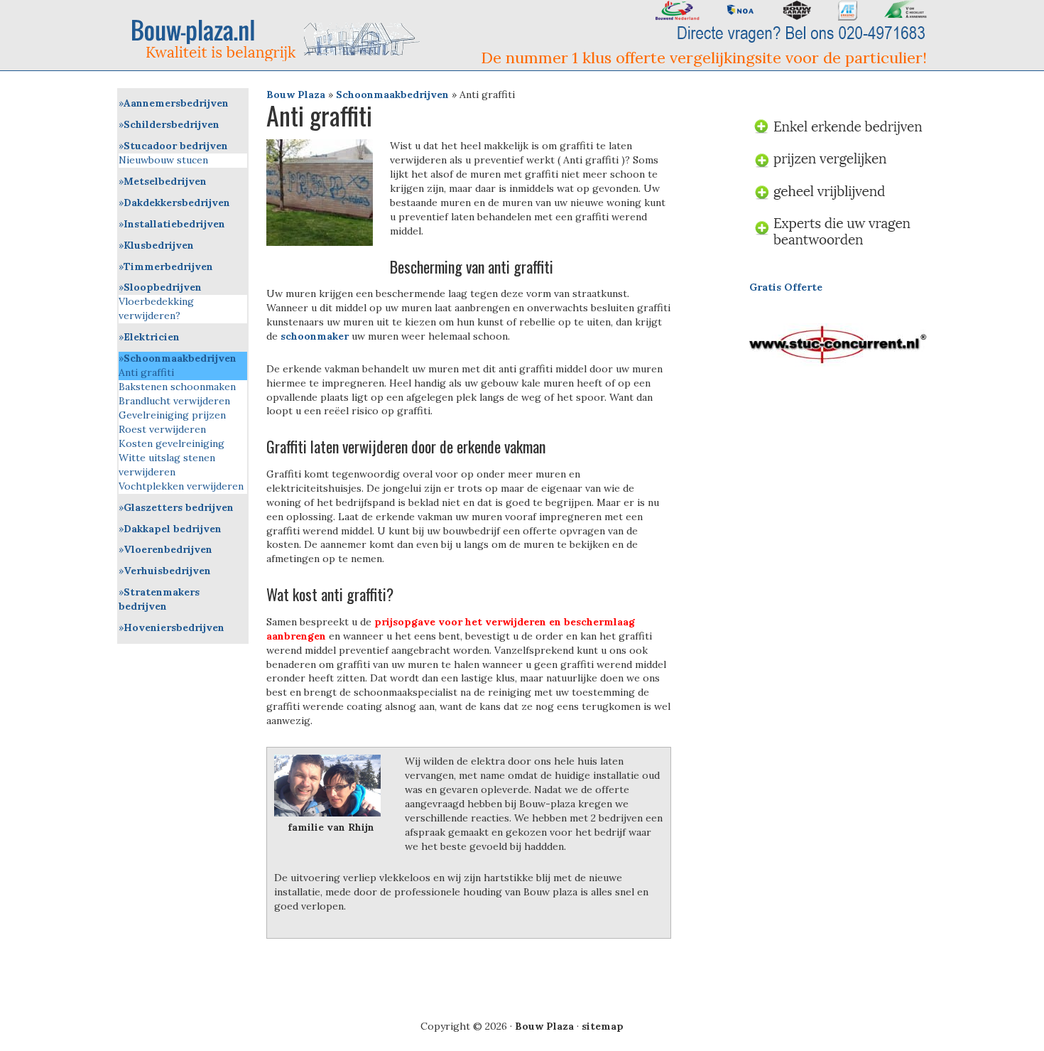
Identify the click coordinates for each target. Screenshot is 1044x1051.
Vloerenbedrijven (168, 549)
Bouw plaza (281, 39)
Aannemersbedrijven (176, 103)
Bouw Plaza (295, 94)
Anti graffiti (146, 372)
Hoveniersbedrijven (174, 627)
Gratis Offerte (785, 287)
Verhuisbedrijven (167, 570)
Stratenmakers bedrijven (159, 599)
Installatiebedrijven (174, 223)
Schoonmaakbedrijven (392, 94)
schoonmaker (315, 336)
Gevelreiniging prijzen (172, 415)
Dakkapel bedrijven (173, 528)
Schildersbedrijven (171, 124)
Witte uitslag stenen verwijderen (167, 464)
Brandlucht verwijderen (174, 400)
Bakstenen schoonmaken (177, 386)
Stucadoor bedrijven (176, 145)
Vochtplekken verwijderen (181, 486)
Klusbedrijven (159, 245)
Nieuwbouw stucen (163, 159)
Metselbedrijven (165, 181)
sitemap (603, 1026)
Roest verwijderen (162, 429)
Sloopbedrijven (163, 287)
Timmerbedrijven (168, 266)
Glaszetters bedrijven (179, 507)
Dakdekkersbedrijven (177, 202)
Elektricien (152, 336)
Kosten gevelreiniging (171, 443)
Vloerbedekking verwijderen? (156, 308)
